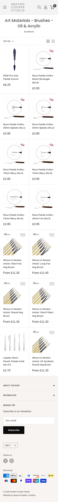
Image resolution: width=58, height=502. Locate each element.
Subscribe (13, 430)
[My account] (45, 7)
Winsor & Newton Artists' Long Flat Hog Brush (41, 263)
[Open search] (39, 7)
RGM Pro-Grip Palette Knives (11, 77)
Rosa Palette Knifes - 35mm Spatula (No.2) (43, 126)
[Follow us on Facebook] (5, 461)
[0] (52, 7)
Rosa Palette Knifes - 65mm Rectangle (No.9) (43, 79)
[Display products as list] (53, 41)
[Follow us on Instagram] (11, 461)
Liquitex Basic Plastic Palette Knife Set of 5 (13, 361)
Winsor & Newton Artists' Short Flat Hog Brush (12, 263)
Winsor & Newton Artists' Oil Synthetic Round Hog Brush (43, 361)
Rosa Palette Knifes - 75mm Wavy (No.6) (43, 171)
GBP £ (8, 445)
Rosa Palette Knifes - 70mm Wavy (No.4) (14, 171)
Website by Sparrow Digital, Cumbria (19, 495)
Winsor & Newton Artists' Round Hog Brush (13, 312)
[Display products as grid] (48, 41)
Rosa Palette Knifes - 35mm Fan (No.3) (43, 217)
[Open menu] (4, 7)
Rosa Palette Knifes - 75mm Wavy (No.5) (14, 217)
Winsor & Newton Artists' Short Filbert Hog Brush (42, 312)
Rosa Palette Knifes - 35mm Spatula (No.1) (14, 126)
